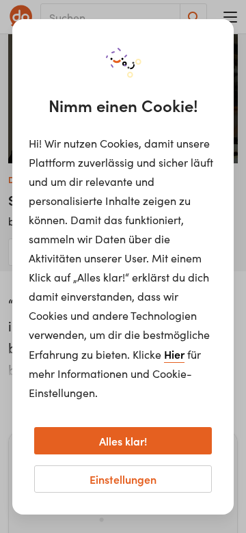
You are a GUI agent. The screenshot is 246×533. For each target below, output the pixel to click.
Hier (174, 353)
